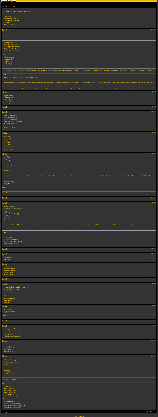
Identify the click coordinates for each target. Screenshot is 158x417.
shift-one (83, 416)
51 (14, 6)
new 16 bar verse (22, 224)
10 (12, 6)
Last (18, 6)
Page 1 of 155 (4, 6)
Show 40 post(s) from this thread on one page (151, 411)
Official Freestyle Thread (5, 3)
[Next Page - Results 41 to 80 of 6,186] (17, 6)
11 (13, 6)
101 (15, 6)
